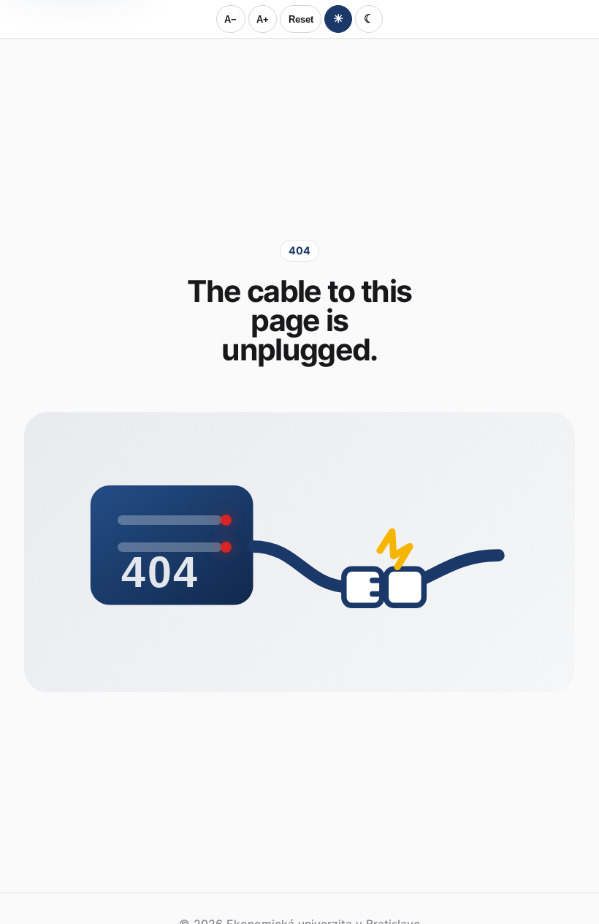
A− (230, 19)
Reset (301, 19)
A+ (262, 19)
